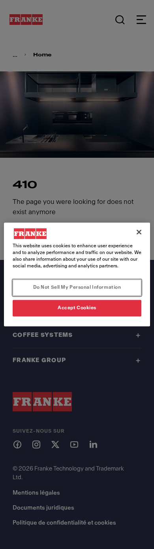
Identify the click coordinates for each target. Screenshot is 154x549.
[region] (77, 274)
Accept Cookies (77, 308)
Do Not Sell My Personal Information (77, 287)
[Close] (139, 232)
